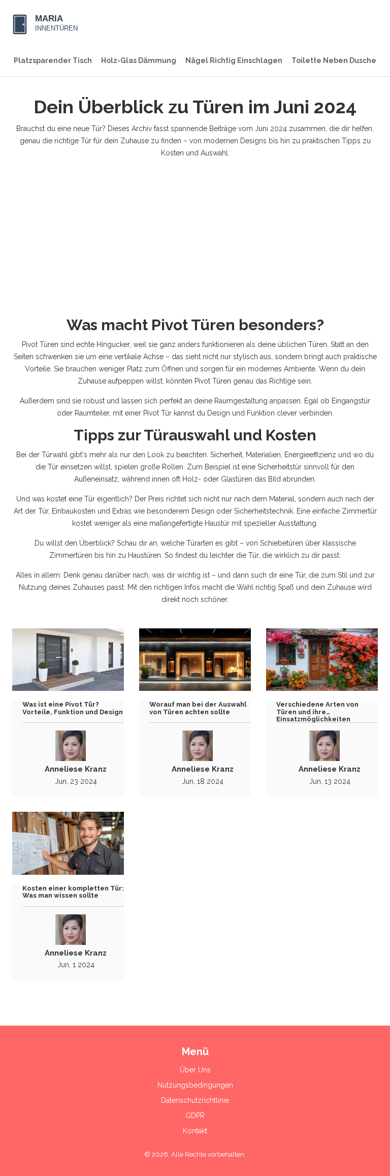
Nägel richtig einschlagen (233, 60)
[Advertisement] (195, 238)
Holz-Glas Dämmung (138, 60)
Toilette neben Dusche (333, 60)
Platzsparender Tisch (53, 60)
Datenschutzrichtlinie (195, 1100)
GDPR (195, 1115)
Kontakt (195, 1131)
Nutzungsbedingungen (195, 1085)
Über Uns (195, 1070)
